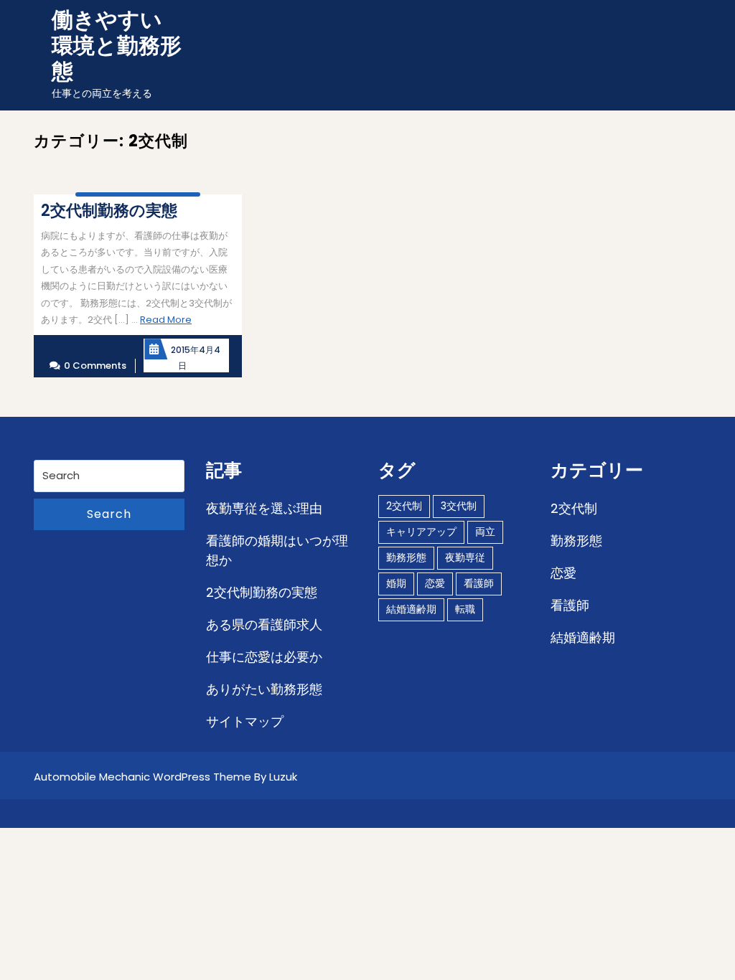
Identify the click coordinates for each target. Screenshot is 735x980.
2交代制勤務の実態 (261, 592)
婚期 (396, 583)
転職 (465, 609)
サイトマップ (245, 721)
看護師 (479, 583)
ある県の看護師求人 (264, 624)
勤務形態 (406, 557)
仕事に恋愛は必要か (264, 657)
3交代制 (459, 506)
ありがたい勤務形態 (264, 689)
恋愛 (435, 583)
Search (109, 514)
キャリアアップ (421, 531)
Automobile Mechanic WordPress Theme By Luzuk (165, 776)
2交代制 (404, 506)
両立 (485, 531)
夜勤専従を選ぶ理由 (264, 508)
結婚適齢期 (411, 609)
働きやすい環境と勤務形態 (117, 45)
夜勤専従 (465, 557)
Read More (166, 319)
